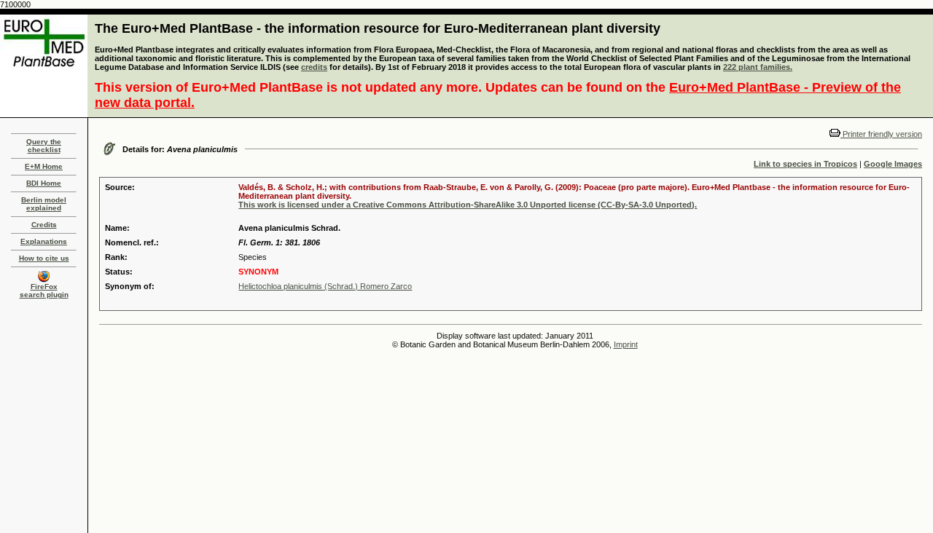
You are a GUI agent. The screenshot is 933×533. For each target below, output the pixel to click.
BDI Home (43, 183)
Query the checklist (43, 146)
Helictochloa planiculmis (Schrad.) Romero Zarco (325, 286)
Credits (44, 225)
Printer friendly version (881, 134)
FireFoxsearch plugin (44, 291)
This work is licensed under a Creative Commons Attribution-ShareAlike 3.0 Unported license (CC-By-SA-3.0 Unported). (467, 204)
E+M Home (44, 166)
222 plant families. (757, 67)
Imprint (626, 344)
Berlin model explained (43, 204)
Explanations (43, 241)
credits (314, 67)
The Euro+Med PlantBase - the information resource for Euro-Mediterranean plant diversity (377, 28)
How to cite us (44, 258)
